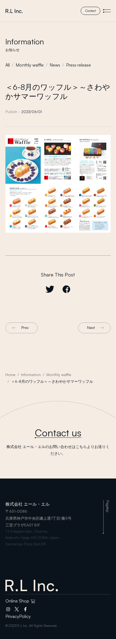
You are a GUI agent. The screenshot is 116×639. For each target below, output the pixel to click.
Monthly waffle (30, 65)
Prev (25, 327)
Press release (78, 65)
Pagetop (107, 506)
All (7, 65)
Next (91, 327)
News (55, 65)
